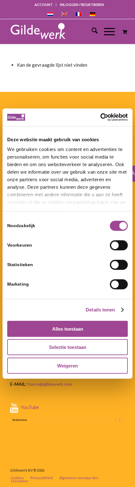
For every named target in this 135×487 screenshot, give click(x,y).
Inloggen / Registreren (82, 5)
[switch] (119, 245)
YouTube (30, 407)
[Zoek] (91, 31)
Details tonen (100, 309)
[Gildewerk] (60, 31)
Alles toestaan (67, 328)
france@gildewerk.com (49, 384)
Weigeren (67, 365)
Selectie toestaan (67, 347)
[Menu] (106, 31)
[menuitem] (43, 4)
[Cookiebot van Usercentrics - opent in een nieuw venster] (100, 117)
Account (44, 5)
